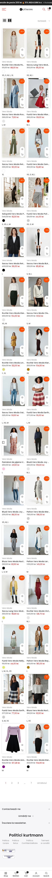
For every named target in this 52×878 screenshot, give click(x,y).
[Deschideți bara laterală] (3, 442)
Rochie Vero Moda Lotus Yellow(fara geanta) (24, 362)
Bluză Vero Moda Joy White (15, 511)
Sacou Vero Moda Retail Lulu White (19, 164)
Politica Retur (15, 842)
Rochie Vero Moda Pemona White (18, 65)
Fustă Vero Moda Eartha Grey (16, 710)
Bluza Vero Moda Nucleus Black (17, 561)
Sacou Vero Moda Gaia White (16, 412)
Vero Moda (7, 61)
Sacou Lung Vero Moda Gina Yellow (19, 611)
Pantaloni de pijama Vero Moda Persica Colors (24, 462)
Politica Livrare (5, 842)
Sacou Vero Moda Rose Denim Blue (19, 114)
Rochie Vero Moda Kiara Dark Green (19, 313)
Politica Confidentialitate (30, 842)
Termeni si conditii (45, 842)
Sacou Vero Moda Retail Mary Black (19, 263)
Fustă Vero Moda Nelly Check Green (19, 660)
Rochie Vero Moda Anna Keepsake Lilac (21, 760)
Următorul (42, 783)
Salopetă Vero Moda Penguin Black (19, 214)
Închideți (48, 2)
